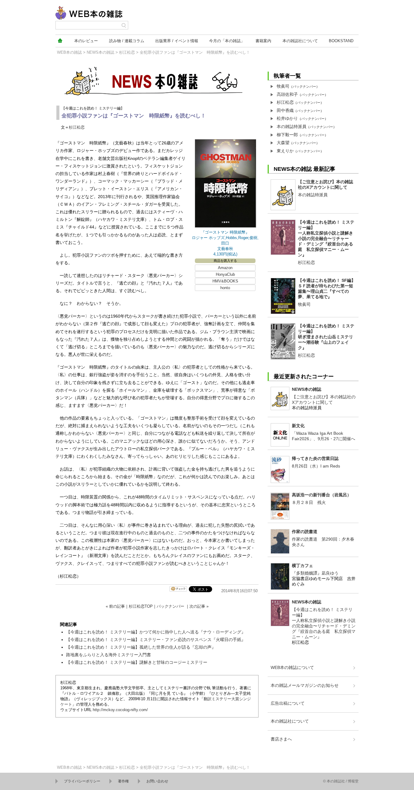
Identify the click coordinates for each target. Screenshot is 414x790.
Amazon (225, 267)
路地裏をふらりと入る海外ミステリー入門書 (108, 654)
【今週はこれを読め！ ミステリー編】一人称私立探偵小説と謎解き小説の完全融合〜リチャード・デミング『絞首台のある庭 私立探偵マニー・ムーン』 (326, 238)
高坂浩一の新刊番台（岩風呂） (321, 494)
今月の (227, 41)
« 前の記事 (115, 606)
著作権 (123, 781)
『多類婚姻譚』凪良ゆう (315, 573)
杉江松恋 (127, 52)
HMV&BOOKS (225, 281)
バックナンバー (170, 606)
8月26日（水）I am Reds (316, 466)
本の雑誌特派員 (291, 126)
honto (225, 287)
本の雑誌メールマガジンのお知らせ (305, 685)
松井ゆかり (287, 118)
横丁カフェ (302, 565)
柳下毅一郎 (287, 134)
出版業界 (176, 41)
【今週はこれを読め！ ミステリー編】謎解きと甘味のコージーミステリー (136, 662)
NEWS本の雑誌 (100, 52)
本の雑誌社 (300, 41)
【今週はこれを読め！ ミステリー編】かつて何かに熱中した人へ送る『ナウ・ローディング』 (155, 632)
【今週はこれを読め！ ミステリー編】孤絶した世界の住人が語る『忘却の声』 (141, 647)
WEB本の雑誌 (69, 52)
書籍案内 (263, 41)
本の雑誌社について (290, 721)
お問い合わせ (157, 781)
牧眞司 (283, 86)
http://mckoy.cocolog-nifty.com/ (120, 709)
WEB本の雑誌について (292, 667)
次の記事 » (199, 606)
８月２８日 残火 (309, 502)
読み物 (126, 41)
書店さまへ (281, 739)
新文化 (298, 425)
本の (86, 41)
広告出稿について (288, 703)
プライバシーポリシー (82, 781)
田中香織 (285, 110)
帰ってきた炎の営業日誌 (315, 458)
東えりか (285, 150)
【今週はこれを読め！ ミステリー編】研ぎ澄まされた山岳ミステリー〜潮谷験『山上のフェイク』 (326, 336)
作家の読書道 (304, 531)
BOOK (341, 41)
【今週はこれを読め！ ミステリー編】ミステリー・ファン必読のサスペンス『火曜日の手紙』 (155, 639)
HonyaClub (225, 274)
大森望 (283, 142)
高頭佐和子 (287, 94)
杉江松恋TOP (141, 606)
